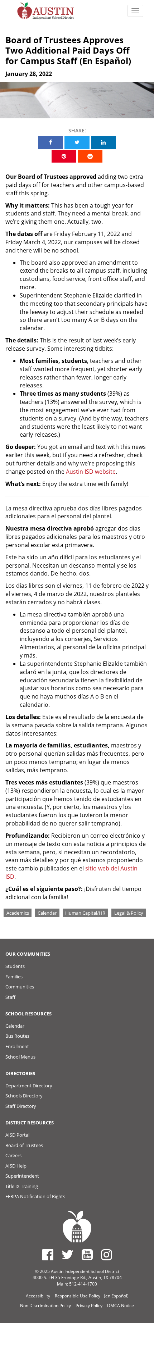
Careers (13, 1155)
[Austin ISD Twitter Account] (67, 1254)
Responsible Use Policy (77, 1296)
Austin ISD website (91, 472)
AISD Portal (17, 1135)
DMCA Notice (120, 1305)
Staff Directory (20, 1106)
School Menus (20, 1057)
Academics (17, 913)
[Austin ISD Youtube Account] (87, 1254)
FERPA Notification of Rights (35, 1196)
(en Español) (116, 1296)
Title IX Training (21, 1186)
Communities (19, 986)
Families (14, 976)
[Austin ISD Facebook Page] (47, 1254)
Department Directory (28, 1085)
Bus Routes (17, 1036)
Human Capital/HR (85, 913)
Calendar (47, 913)
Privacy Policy (89, 1305)
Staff (10, 997)
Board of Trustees (24, 1145)
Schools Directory (24, 1095)
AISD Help (16, 1166)
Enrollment (17, 1046)
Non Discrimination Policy (45, 1305)
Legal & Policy (128, 913)
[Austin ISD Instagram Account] (106, 1254)
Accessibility (38, 1296)
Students (15, 966)
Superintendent (22, 1176)
